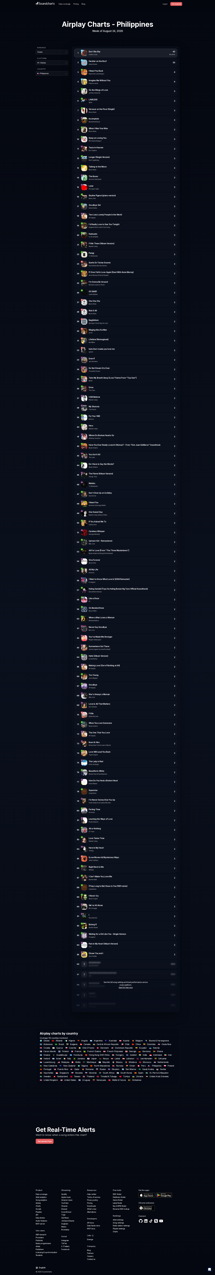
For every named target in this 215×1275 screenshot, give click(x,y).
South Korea (124, 1073)
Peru (141, 1065)
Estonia (154, 1048)
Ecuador (141, 1048)
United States (68, 1080)
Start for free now (126, 987)
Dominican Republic (122, 1048)
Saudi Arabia (146, 1069)
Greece (45, 1055)
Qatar (75, 1069)
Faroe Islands (48, 1051)
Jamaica (79, 1058)
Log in (165, 4)
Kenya (103, 1058)
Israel (56, 1058)
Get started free (45, 1141)
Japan (92, 1058)
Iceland (131, 1055)
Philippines (154, 1065)
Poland (169, 1065)
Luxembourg (47, 1062)
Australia (111, 1040)
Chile (125, 1044)
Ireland (45, 1058)
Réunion (113, 1069)
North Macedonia (100, 1065)
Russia (101, 1069)
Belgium (137, 1040)
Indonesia (155, 1055)
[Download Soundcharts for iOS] (146, 1195)
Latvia (115, 1058)
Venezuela (99, 1080)
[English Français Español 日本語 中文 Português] (42, 1268)
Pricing (76, 4)
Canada (85, 1044)
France (76, 1051)
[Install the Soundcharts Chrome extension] (158, 1208)
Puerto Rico (61, 1069)
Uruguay (84, 1080)
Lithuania (160, 1058)
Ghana (158, 1051)
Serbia (161, 1069)
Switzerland (60, 1076)
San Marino (129, 1069)
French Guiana (92, 1051)
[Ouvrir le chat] (210, 1270)
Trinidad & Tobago (107, 1076)
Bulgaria (71, 1044)
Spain (138, 1073)
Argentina (96, 1040)
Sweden (45, 1076)
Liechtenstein (144, 1058)
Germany (144, 1051)
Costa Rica (164, 1044)
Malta (76, 1062)
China (136, 1044)
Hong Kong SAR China (97, 1055)
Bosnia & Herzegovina (157, 1040)
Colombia (149, 1044)
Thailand (88, 1076)
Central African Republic (106, 1044)
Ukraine (137, 1076)
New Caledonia (48, 1065)
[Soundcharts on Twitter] (156, 1221)
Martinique (89, 1062)
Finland (63, 1051)
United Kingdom (49, 1080)
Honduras (76, 1055)
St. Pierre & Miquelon (157, 1073)
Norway (117, 1065)
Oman (130, 1065)
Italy (67, 1058)
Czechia (70, 1048)
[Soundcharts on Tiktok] (151, 1221)
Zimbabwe (134, 1080)
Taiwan (75, 1076)
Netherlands (161, 1062)
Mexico (117, 1062)
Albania (57, 1040)
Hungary (118, 1055)
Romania (87, 1069)
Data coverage (64, 4)
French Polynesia (113, 1051)
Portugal (45, 1069)
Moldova (131, 1062)
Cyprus (57, 1048)
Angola (82, 1040)
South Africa (106, 1073)
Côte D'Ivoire (86, 1048)
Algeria (70, 1040)
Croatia (45, 1048)
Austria (124, 1040)
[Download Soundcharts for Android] (164, 1195)
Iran (168, 1055)
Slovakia (77, 1073)
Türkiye (124, 1076)
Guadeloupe (60, 1055)
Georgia (130, 1051)
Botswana (46, 1044)
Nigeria (83, 1065)
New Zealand (67, 1065)
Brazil (59, 1044)
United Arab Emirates (157, 1076)
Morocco (145, 1062)
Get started (176, 4)
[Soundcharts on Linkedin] (146, 1221)
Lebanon (128, 1058)
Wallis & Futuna (117, 1080)
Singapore (62, 1073)
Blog (83, 4)
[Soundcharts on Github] (140, 1221)
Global (44, 1040)
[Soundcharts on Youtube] (161, 1221)
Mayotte (104, 1062)
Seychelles (46, 1073)
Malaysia (63, 1062)
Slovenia (91, 1073)
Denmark (103, 1048)
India (143, 1055)
